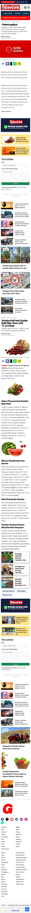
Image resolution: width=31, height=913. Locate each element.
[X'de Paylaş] (11, 63)
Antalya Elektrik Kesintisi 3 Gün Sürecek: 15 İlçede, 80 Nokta (22, 223)
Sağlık (18, 827)
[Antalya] (15, 255)
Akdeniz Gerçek (6, 21)
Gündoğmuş (5, 872)
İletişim (18, 877)
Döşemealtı (4, 862)
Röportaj (18, 834)
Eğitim (18, 829)
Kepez (3, 882)
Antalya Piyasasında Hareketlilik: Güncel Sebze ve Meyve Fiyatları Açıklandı (14, 774)
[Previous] (1, 17)
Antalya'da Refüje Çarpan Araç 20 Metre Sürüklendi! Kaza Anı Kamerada (21, 301)
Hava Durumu (20, 872)
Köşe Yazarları (20, 853)
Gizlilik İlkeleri (20, 879)
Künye (18, 874)
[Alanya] (15, 735)
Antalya (14, 317)
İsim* (3, 162)
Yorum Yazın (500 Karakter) (9, 169)
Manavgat (4, 891)
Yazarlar (22, 2)
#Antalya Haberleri (8, 591)
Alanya (3, 857)
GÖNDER (15, 183)
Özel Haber (15, 21)
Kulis (2, 829)
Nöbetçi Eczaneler (21, 869)
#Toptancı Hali (7, 595)
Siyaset (3, 834)
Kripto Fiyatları (20, 867)
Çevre (18, 846)
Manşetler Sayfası (21, 857)
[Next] (28, 17)
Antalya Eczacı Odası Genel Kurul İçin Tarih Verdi (15, 18)
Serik (2, 896)
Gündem (3, 827)
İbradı (3, 874)
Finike (3, 867)
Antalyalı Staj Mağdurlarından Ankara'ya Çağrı (19, 232)
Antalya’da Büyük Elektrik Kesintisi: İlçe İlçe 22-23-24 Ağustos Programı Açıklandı (21, 784)
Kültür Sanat (5, 849)
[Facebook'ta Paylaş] (7, 63)
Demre (3, 860)
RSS (4, 905)
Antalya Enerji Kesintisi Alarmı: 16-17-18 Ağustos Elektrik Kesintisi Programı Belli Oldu (22, 205)
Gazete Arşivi (20, 884)
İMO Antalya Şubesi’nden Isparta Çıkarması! (21, 310)
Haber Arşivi (20, 882)
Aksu (2, 855)
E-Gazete (17, 2)
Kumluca (3, 889)
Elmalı (3, 865)
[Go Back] (27, 909)
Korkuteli (4, 886)
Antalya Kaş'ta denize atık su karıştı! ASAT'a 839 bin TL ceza (21, 793)
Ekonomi (4, 832)
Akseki (3, 853)
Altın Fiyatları (20, 865)
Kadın (3, 846)
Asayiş (18, 832)
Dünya (18, 837)
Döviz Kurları (20, 862)
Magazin (18, 839)
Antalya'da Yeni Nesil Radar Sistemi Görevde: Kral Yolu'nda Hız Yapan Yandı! (22, 214)
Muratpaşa (4, 894)
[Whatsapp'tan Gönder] (15, 63)
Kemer (3, 879)
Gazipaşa (4, 869)
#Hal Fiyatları (21, 591)
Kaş (2, 877)
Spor (2, 839)
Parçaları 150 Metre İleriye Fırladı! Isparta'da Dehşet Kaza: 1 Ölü (22, 241)
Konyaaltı (4, 884)
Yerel (2, 844)
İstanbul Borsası (20, 860)
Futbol (18, 844)
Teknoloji (18, 841)
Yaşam (3, 841)
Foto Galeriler (20, 855)
